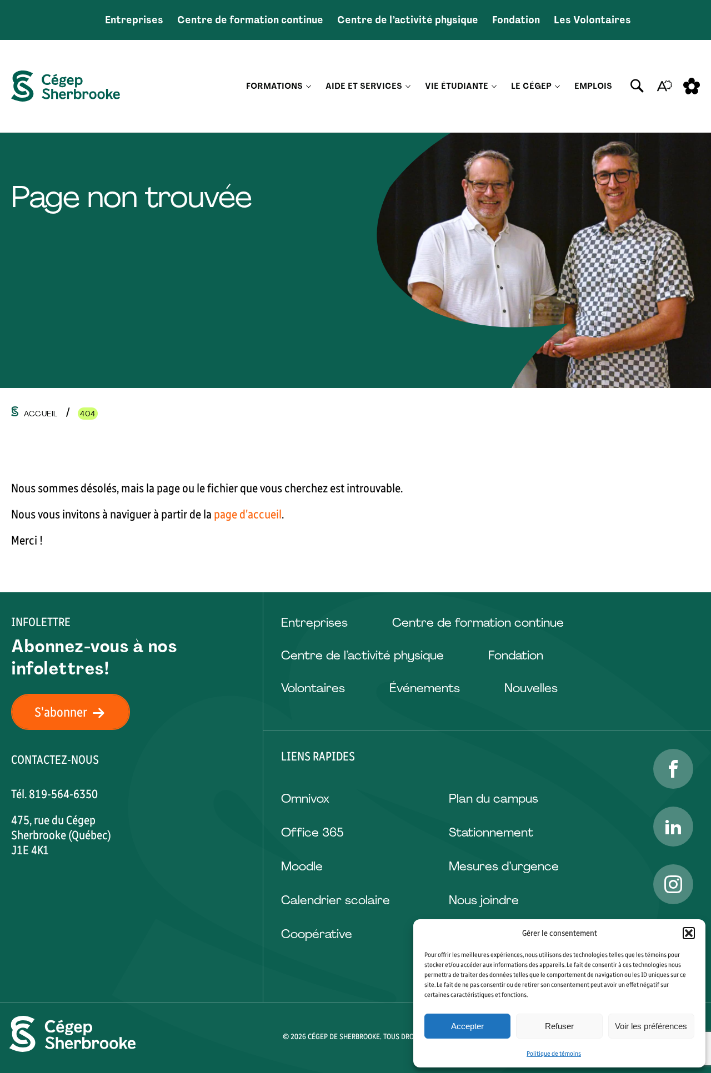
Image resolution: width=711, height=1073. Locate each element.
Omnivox (305, 798)
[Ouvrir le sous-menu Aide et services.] (408, 86)
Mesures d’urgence (504, 866)
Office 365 (312, 832)
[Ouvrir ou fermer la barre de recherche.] (637, 86)
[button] (688, 933)
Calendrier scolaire (335, 900)
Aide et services (364, 86)
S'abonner (60, 712)
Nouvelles (531, 688)
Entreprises (134, 20)
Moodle (302, 866)
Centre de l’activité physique (407, 20)
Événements (424, 688)
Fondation (516, 20)
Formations (274, 86)
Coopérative (316, 934)
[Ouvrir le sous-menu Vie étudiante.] (494, 86)
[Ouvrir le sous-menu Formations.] (308, 86)
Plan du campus (493, 798)
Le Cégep (531, 86)
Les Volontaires (592, 20)
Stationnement (491, 832)
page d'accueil (248, 514)
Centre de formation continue (250, 20)
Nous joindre (484, 900)
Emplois (593, 86)
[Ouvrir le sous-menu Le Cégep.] (557, 86)
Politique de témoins (554, 1053)
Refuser (559, 1026)
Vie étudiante (456, 86)
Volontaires (313, 688)
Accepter (467, 1026)
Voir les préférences (651, 1026)
